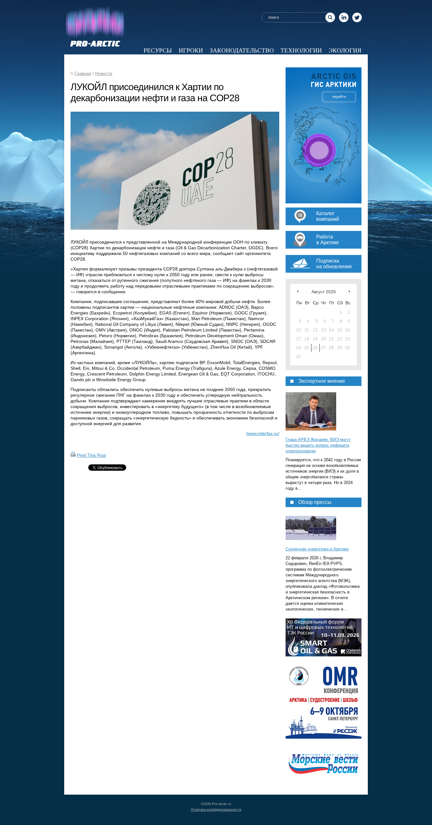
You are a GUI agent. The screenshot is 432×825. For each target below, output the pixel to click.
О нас (352, 61)
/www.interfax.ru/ (262, 433)
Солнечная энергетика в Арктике (317, 549)
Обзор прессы (168, 61)
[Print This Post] (73, 455)
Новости (123, 61)
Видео (282, 61)
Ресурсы (158, 50)
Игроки (191, 50)
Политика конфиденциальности (216, 809)
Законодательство (242, 50)
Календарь (318, 61)
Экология (345, 50)
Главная (82, 73)
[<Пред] (298, 291)
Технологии (301, 50)
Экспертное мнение (231, 61)
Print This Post (91, 455)
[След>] (349, 291)
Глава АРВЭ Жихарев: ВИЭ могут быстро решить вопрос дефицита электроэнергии (318, 445)
